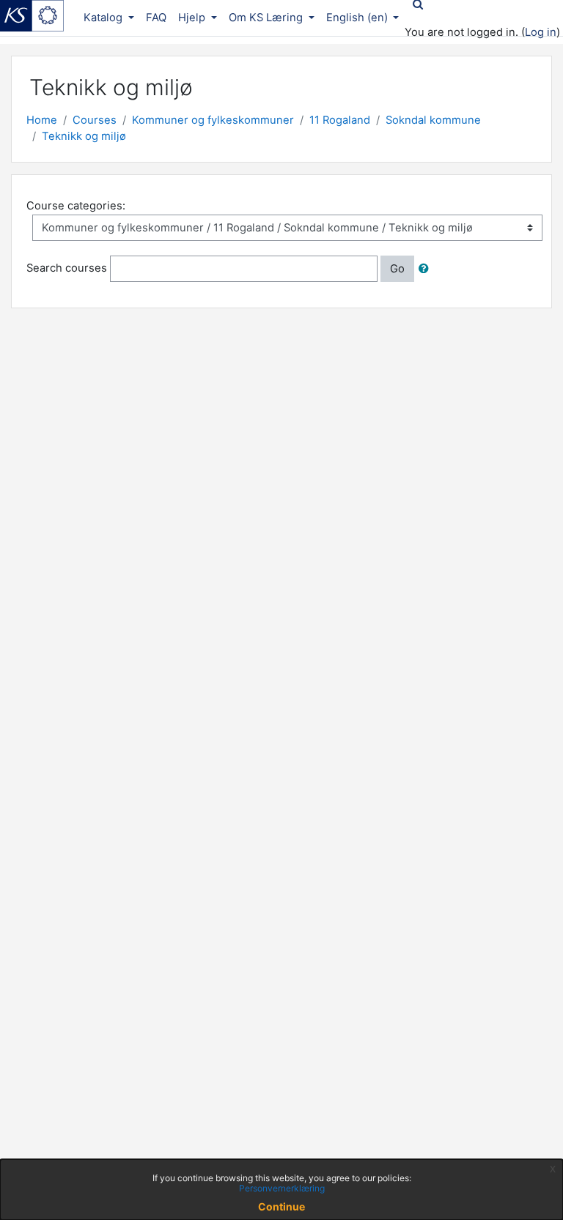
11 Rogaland (339, 120)
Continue (281, 1206)
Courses (95, 120)
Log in (540, 32)
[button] (426, 269)
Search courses (66, 268)
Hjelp (193, 17)
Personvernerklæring (282, 1188)
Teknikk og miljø (84, 136)
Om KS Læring (267, 17)
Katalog (104, 17)
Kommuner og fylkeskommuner (213, 120)
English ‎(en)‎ (358, 17)
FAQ (156, 17)
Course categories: (75, 205)
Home (41, 120)
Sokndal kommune (433, 120)
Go (397, 268)
